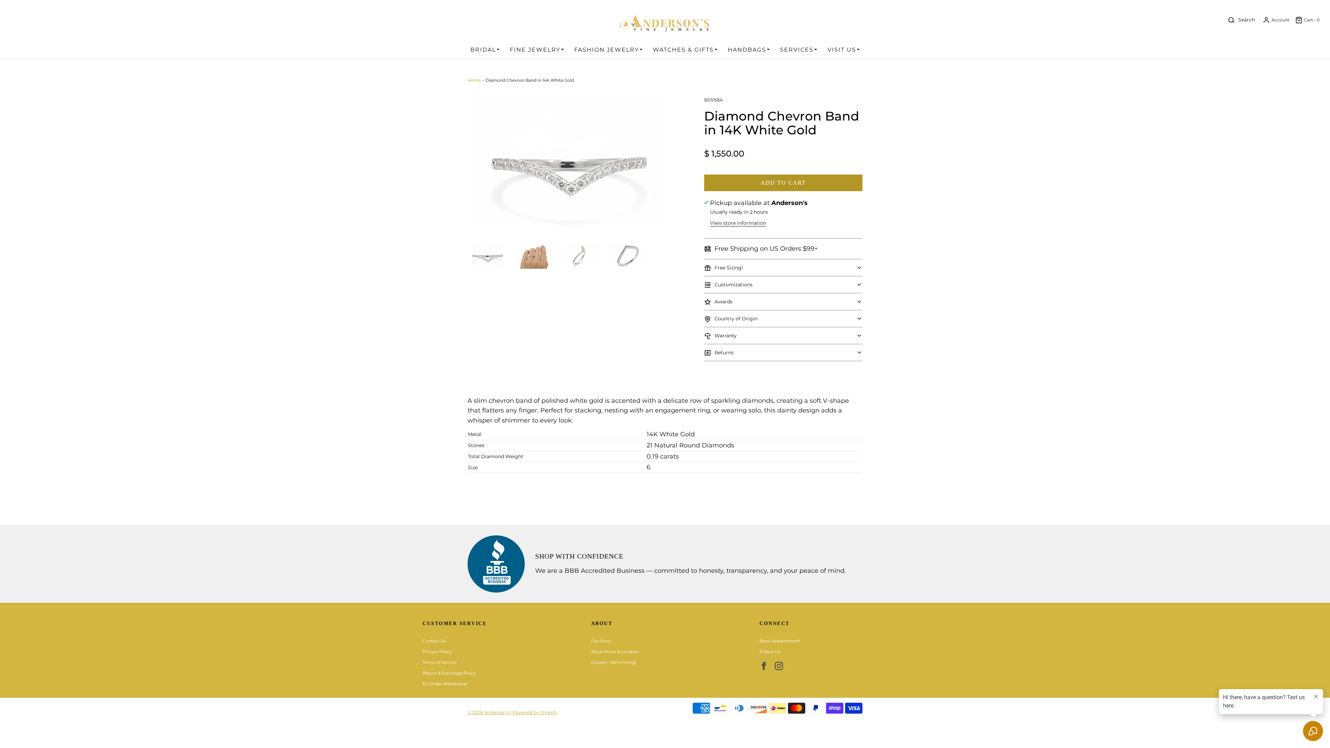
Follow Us (770, 651)
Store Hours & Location (615, 651)
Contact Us (434, 640)
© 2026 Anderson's (489, 712)
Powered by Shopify (535, 712)
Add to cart (783, 182)
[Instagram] (779, 666)
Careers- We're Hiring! (613, 662)
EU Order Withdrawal (445, 683)
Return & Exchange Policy (449, 673)
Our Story (601, 640)
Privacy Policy (437, 651)
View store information (738, 223)
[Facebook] (764, 666)
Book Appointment (780, 640)
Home (474, 80)
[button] (487, 255)
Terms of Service (439, 662)
